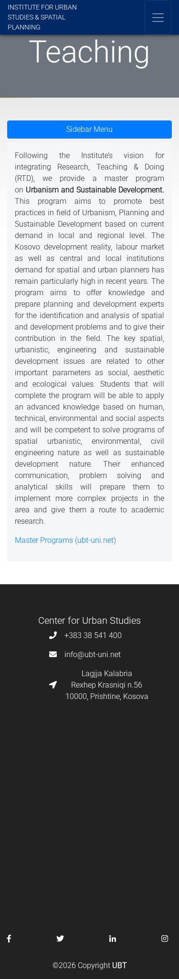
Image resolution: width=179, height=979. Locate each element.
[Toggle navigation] (158, 17)
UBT (119, 965)
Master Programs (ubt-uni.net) (65, 540)
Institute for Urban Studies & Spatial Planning (42, 17)
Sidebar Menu (89, 129)
